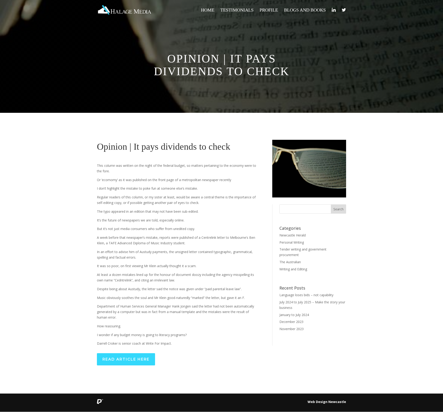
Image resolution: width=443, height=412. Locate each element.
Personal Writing (291, 242)
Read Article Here (126, 359)
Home (207, 10)
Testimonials (237, 10)
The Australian (290, 262)
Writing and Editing (293, 269)
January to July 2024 (294, 315)
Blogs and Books (305, 10)
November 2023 (291, 329)
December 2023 (291, 321)
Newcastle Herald (292, 235)
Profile (269, 10)
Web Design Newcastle (327, 402)
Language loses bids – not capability (306, 295)
